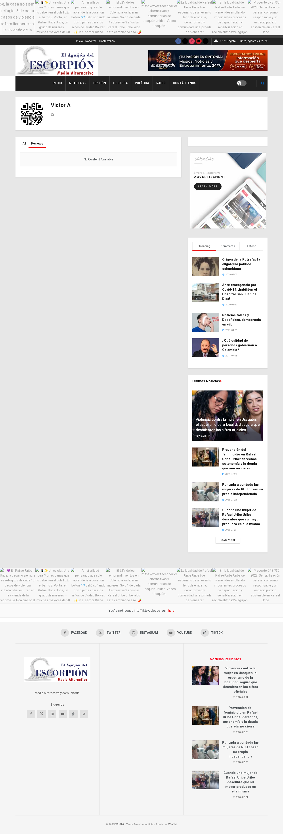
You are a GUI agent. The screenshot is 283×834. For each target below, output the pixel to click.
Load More (228, 540)
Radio (161, 83)
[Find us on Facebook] (178, 41)
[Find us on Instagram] (192, 41)
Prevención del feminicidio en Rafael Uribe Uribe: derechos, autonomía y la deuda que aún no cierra (240, 459)
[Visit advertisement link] (208, 60)
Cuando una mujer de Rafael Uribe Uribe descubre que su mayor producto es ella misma (241, 782)
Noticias (76, 83)
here (170, 610)
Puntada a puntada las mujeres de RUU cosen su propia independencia (242, 489)
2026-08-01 (204, 436)
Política (142, 83)
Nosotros (91, 41)
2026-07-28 (230, 474)
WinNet (119, 824)
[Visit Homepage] (56, 60)
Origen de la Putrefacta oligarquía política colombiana (241, 264)
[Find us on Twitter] (185, 41)
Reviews (37, 143)
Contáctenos (107, 41)
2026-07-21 (230, 529)
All (24, 143)
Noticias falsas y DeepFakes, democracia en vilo (241, 319)
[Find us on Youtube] (199, 41)
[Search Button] (262, 83)
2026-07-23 (230, 499)
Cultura (120, 83)
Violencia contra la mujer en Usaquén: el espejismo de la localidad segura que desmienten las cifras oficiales (228, 424)
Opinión (99, 83)
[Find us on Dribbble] (84, 714)
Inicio (79, 41)
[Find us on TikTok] (205, 41)
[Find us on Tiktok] (73, 714)
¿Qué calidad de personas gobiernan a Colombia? (239, 345)
